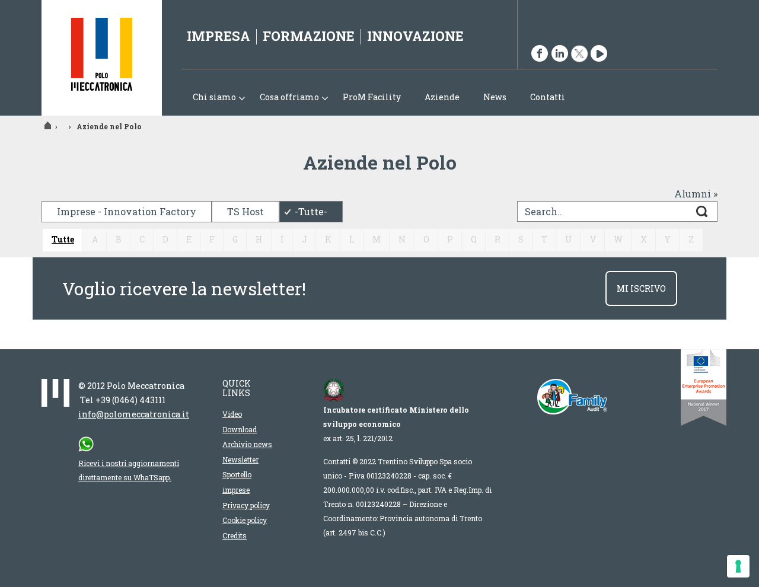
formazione (309, 35)
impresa (218, 35)
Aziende (442, 97)
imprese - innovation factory (126, 211)
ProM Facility (372, 97)
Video (232, 414)
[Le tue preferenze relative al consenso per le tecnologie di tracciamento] (738, 566)
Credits (234, 535)
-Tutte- (311, 211)
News (494, 97)
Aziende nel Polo (109, 126)
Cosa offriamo (283, 98)
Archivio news (247, 444)
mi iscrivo (641, 288)
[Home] (102, 58)
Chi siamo (208, 98)
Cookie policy (244, 520)
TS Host (245, 211)
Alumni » (695, 193)
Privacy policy (246, 505)
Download (239, 429)
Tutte (63, 239)
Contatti (547, 97)
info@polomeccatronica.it (133, 414)
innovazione (415, 35)
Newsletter (240, 459)
